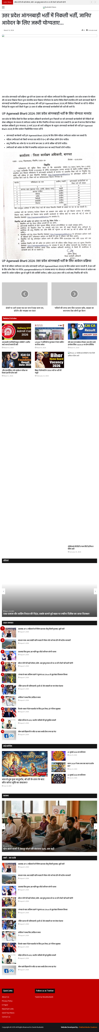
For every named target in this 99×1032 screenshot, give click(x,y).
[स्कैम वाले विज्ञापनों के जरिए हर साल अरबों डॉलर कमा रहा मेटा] (9, 735)
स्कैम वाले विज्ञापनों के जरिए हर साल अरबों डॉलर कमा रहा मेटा (37, 731)
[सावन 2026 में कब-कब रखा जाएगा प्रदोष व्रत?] (58, 767)
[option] (49, 591)
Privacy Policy (7, 1001)
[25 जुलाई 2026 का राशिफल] (58, 756)
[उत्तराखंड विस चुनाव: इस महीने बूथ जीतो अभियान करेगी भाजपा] (9, 655)
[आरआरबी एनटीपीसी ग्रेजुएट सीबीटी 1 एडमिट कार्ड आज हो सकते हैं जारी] (16, 331)
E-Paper (5, 1005)
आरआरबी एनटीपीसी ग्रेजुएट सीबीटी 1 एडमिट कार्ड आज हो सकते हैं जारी (16, 343)
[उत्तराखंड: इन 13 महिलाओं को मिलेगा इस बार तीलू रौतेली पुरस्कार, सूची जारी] (9, 632)
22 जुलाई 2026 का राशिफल (76, 775)
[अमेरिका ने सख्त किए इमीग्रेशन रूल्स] (9, 701)
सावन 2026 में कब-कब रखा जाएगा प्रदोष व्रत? (81, 765)
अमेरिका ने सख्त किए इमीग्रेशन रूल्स (29, 697)
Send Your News (8, 1013)
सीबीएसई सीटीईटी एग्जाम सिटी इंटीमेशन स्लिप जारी (80, 547)
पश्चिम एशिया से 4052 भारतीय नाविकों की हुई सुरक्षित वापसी (37, 720)
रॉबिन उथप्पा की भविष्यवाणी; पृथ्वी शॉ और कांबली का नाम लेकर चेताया (40, 686)
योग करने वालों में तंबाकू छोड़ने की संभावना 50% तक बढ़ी (28, 849)
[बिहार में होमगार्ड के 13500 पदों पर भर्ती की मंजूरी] (49, 360)
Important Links (8, 1009)
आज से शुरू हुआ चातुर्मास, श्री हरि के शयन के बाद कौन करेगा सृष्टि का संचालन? (23, 781)
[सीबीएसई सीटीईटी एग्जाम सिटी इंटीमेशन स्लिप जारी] (82, 448)
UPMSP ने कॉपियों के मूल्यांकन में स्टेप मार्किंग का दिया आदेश (49, 343)
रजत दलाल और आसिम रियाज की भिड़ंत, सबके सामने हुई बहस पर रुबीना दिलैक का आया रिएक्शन (46, 614)
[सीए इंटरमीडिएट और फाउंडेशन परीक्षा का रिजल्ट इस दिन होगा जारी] (16, 360)
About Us (5, 997)
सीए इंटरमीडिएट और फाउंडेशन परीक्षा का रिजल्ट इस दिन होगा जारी (14, 371)
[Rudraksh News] (49, 7)
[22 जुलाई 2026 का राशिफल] (58, 778)
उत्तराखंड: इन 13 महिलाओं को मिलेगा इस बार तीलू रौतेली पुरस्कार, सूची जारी (41, 629)
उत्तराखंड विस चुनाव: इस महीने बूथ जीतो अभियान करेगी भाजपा (37, 651)
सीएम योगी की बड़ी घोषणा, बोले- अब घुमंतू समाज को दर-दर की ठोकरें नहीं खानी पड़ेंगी (45, 663)
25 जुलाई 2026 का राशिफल (76, 752)
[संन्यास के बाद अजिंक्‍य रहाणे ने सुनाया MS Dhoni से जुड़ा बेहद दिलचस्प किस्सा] (9, 678)
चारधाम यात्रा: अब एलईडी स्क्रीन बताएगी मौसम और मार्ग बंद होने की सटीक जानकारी (44, 640)
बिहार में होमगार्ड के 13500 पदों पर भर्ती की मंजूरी (48, 371)
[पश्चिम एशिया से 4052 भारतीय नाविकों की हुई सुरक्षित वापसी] (9, 724)
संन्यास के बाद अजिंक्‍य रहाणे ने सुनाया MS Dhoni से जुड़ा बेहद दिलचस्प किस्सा (38, 2)
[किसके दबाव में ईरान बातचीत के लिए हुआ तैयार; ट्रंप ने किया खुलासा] (9, 712)
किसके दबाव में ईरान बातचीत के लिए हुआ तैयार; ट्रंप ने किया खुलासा (39, 708)
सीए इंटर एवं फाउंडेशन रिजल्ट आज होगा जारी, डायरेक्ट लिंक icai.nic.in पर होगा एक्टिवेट (82, 343)
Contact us (6, 1017)
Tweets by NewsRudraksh (44, 997)
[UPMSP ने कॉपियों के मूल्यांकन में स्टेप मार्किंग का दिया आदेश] (49, 331)
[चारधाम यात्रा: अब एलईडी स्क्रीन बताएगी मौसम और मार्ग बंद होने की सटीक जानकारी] (9, 644)
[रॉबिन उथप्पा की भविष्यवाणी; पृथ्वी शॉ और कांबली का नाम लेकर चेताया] (9, 689)
